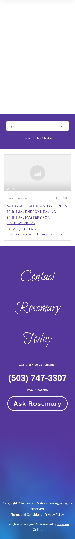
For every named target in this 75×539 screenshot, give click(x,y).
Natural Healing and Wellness (37, 206)
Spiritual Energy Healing (31, 211)
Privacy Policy (54, 514)
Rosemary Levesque (17, 198)
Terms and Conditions (26, 514)
